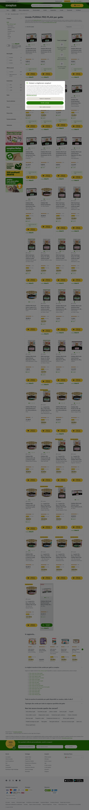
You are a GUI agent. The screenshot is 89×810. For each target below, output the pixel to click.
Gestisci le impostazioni (45, 98)
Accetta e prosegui (45, 103)
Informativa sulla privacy (31, 95)
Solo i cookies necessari (45, 107)
